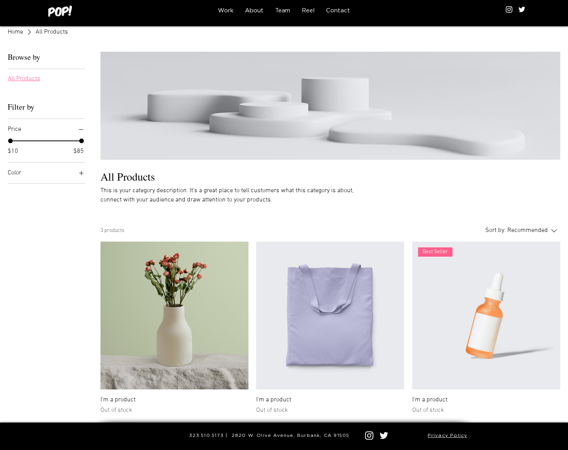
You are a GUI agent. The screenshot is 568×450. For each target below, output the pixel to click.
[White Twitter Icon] (521, 9)
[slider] (10, 140)
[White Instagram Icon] (509, 9)
